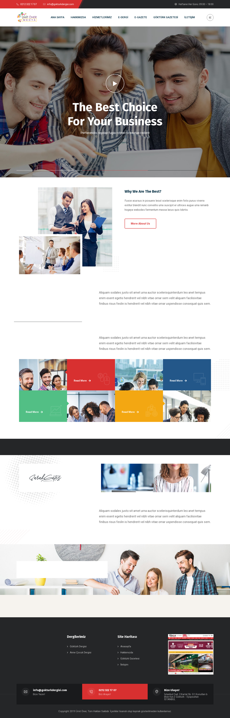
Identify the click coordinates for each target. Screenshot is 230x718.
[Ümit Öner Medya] (27, 17)
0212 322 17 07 (108, 690)
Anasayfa (125, 646)
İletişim (124, 664)
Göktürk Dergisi (78, 646)
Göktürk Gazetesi (129, 658)
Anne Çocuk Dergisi (80, 652)
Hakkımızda (126, 652)
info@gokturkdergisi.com (50, 690)
